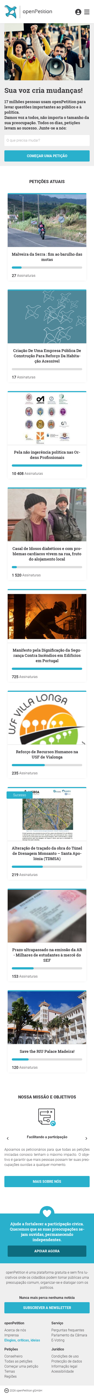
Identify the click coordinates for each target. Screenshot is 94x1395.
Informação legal (64, 1366)
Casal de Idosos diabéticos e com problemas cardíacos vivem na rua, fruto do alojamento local (47, 554)
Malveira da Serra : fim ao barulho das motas (47, 257)
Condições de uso (65, 1356)
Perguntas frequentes (67, 1330)
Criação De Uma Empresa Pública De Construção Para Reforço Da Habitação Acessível (47, 356)
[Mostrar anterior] (7, 1138)
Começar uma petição (47, 156)
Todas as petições (18, 1361)
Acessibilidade (62, 1371)
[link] (87, 12)
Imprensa (11, 1335)
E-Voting (57, 1340)
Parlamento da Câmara (69, 1335)
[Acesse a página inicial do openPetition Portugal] (28, 11)
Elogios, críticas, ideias (22, 1340)
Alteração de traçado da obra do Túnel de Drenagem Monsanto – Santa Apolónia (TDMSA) (47, 853)
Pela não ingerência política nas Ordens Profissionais (47, 454)
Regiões (10, 1376)
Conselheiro (13, 1356)
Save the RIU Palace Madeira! (47, 1051)
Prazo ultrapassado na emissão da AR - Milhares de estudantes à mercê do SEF (47, 955)
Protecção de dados (66, 1361)
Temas (9, 1371)
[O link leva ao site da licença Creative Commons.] (7, 1390)
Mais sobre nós (47, 1181)
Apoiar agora (47, 1251)
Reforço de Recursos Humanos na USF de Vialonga (47, 754)
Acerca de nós (15, 1330)
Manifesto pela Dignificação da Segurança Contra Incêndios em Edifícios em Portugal (47, 655)
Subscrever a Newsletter (47, 1308)
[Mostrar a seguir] (86, 1138)
